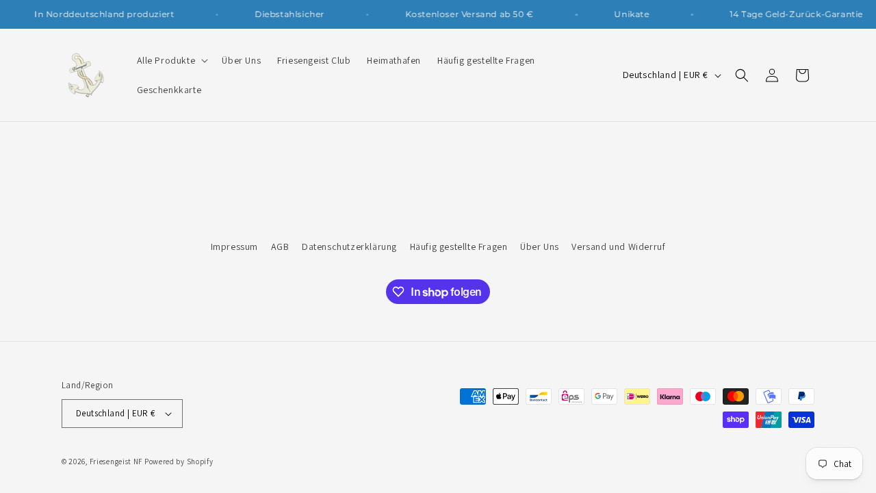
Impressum (234, 246)
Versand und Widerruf (618, 246)
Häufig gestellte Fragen (459, 246)
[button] (171, 60)
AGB (280, 246)
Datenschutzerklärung (349, 246)
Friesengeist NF (116, 461)
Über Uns (539, 246)
